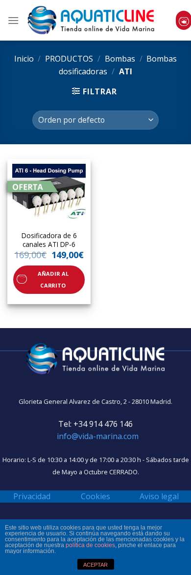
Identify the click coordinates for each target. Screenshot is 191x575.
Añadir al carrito (53, 279)
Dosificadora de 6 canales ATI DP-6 (49, 239)
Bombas (120, 58)
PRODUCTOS (69, 58)
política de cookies (90, 545)
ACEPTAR (95, 565)
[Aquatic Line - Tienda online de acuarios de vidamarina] (91, 20)
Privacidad (31, 496)
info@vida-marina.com (98, 436)
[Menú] (13, 20)
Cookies (95, 496)
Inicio (24, 58)
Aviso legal (159, 496)
